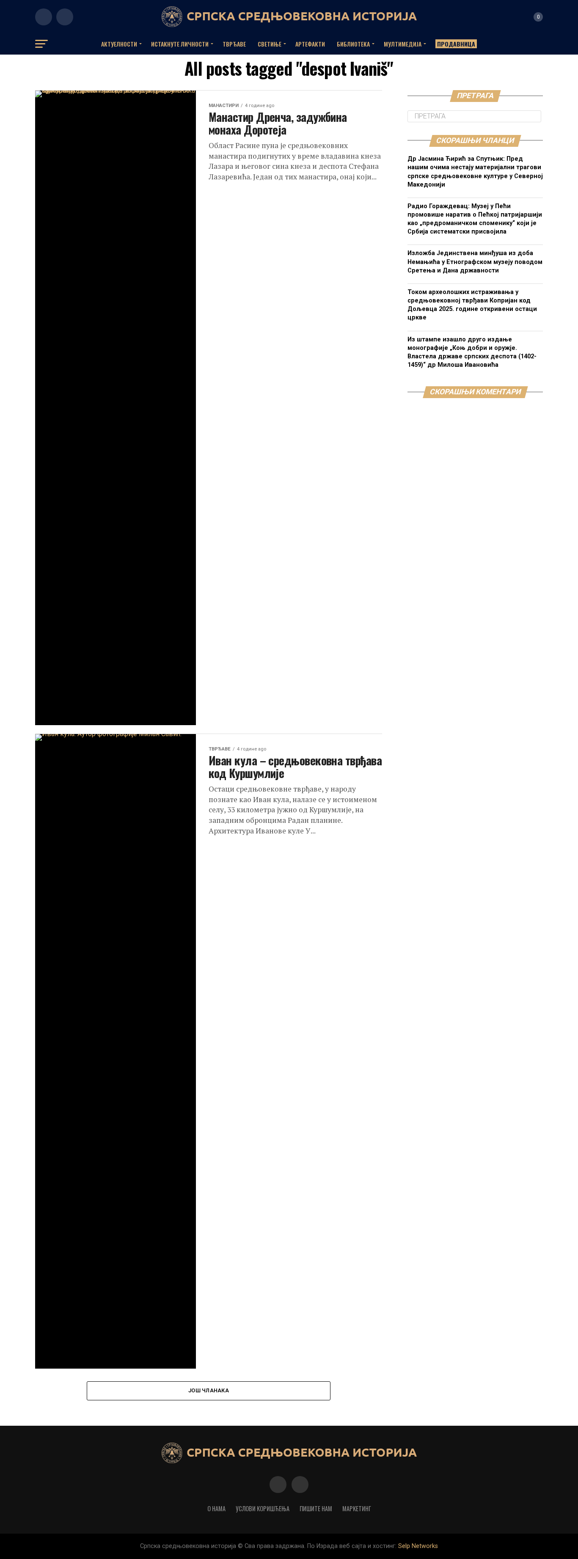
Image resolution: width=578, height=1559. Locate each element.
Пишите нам (316, 1508)
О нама (216, 1508)
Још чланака (208, 1390)
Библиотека (353, 43)
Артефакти (310, 43)
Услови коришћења (262, 1508)
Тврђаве (234, 43)
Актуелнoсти (119, 43)
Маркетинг (356, 1508)
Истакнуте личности (180, 43)
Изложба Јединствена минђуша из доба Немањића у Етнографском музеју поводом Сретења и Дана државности (474, 262)
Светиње (269, 43)
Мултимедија (402, 43)
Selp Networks (418, 1546)
